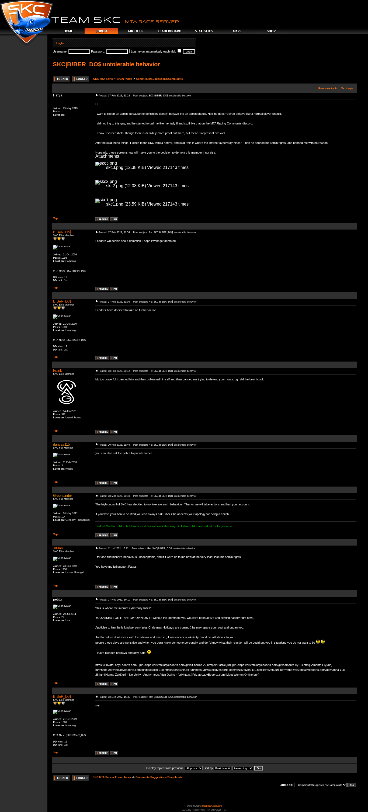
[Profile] (102, 220)
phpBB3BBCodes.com (212, 805)
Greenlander (62, 496)
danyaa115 (61, 444)
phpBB (195, 810)
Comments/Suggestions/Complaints (159, 78)
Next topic (347, 88)
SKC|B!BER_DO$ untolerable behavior (106, 64)
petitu (57, 599)
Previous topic (328, 88)
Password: (98, 51)
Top (55, 218)
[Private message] (114, 220)
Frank (57, 371)
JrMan (58, 548)
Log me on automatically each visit (153, 51)
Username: (60, 51)
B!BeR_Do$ (62, 232)
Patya (57, 95)
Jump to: (286, 784)
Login (60, 43)
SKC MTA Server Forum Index (112, 78)
